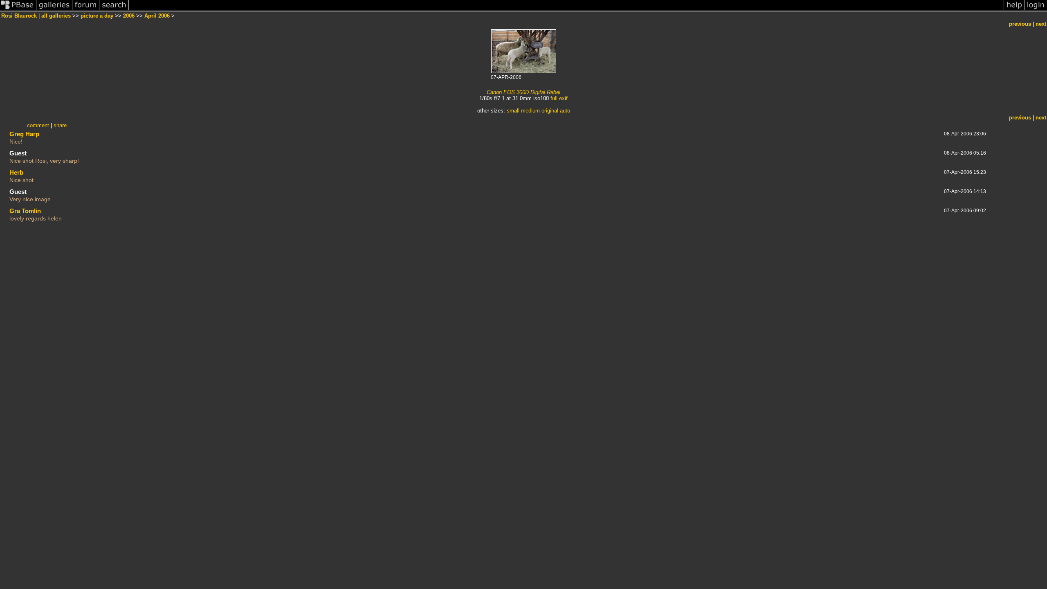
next (1041, 24)
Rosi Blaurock (19, 16)
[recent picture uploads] (54, 10)
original (549, 111)
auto (565, 111)
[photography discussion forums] (85, 10)
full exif (559, 98)
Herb (16, 172)
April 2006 (157, 16)
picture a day (97, 16)
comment (38, 125)
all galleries (56, 16)
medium (530, 111)
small (513, 111)
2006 (129, 16)
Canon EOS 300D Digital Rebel (523, 92)
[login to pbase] (1036, 10)
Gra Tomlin (25, 210)
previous (1020, 24)
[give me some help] (1014, 10)
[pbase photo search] (114, 10)
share (60, 125)
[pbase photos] (18, 10)
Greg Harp (24, 133)
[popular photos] (566, 10)
